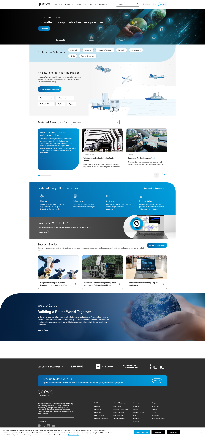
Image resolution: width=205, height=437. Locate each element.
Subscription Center (158, 418)
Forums (154, 409)
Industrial (121, 50)
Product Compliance (101, 418)
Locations (136, 418)
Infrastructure (136, 50)
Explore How (44, 31)
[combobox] (128, 4)
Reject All (158, 432)
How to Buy (155, 406)
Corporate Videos (138, 412)
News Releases (118, 412)
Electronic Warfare (65, 98)
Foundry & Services (87, 56)
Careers (135, 409)
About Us (136, 406)
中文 (154, 4)
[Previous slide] (156, 175)
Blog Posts (117, 406)
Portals (154, 412)
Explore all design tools (153, 188)
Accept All (173, 432)
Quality (135, 415)
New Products (99, 415)
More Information (73, 435)
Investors (136, 421)
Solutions (97, 409)
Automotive (74, 50)
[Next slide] (164, 175)
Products (97, 406)
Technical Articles (119, 418)
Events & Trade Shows (121, 409)
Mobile (72, 56)
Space (71, 104)
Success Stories (118, 415)
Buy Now (163, 4)
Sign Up (157, 381)
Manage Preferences (142, 432)
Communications (46, 98)
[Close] (201, 432)
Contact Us (155, 415)
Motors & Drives (45, 104)
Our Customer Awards (49, 366)
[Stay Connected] (39, 425)
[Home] (102, 393)
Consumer (88, 50)
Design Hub (98, 412)
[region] (102, 432)
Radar (60, 104)
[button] (95, 122)
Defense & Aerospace (105, 50)
